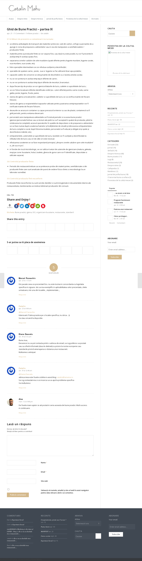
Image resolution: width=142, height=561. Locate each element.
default (111, 150)
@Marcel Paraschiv (27, 312)
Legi (109, 159)
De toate (111, 144)
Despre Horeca (114, 153)
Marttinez (112, 171)
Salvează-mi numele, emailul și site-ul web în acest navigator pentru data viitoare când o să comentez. (65, 491)
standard (70, 212)
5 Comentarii (19, 33)
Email (43, 472)
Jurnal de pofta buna (116, 174)
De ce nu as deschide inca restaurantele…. (19, 532)
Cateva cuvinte (112, 129)
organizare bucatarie (45, 212)
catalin (46, 33)
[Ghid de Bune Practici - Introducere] (66, 250)
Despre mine (113, 165)
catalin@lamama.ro (65, 377)
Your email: (112, 242)
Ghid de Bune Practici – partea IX (30, 29)
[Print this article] (38, 206)
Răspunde (22, 295)
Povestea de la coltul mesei (119, 180)
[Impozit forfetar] (88, 250)
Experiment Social (113, 134)
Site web (44, 481)
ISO (34, 212)
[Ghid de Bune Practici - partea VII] (44, 250)
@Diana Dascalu (26, 374)
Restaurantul (113, 162)
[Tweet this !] (22, 206)
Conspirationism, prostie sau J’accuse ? (120, 113)
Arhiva (110, 90)
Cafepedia (112, 168)
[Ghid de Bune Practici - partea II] (12, 250)
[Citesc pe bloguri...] (23, 250)
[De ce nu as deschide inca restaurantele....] (55, 250)
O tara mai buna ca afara (118, 177)
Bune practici (33, 33)
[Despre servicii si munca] (2, 280)
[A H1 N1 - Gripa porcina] (77, 250)
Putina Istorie (112, 120)
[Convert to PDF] (43, 206)
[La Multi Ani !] (34, 250)
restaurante (60, 212)
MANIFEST (111, 124)
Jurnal (110, 147)
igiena (29, 212)
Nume (44, 462)
